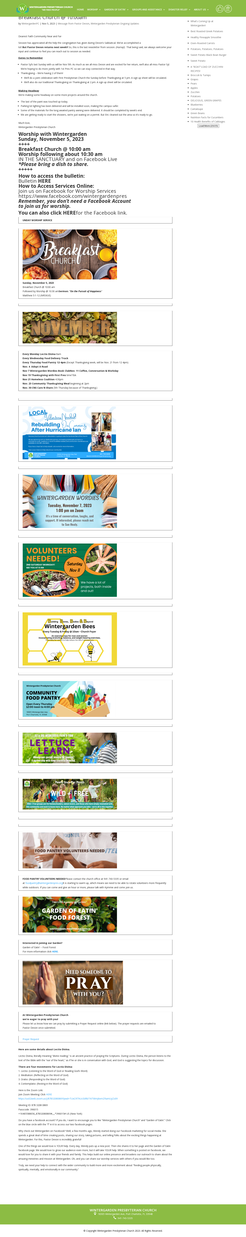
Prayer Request (31, 1039)
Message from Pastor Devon (73, 23)
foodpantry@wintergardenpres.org (44, 883)
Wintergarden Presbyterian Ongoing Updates (115, 23)
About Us (200, 9)
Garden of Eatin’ (115, 9)
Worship (92, 9)
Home (80, 9)
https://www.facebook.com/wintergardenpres (72, 195)
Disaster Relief (178, 9)
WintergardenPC (30, 23)
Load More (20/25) (208, 125)
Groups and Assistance (147, 9)
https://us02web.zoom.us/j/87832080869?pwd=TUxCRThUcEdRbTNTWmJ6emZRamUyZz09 (68, 1098)
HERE (44, 180)
